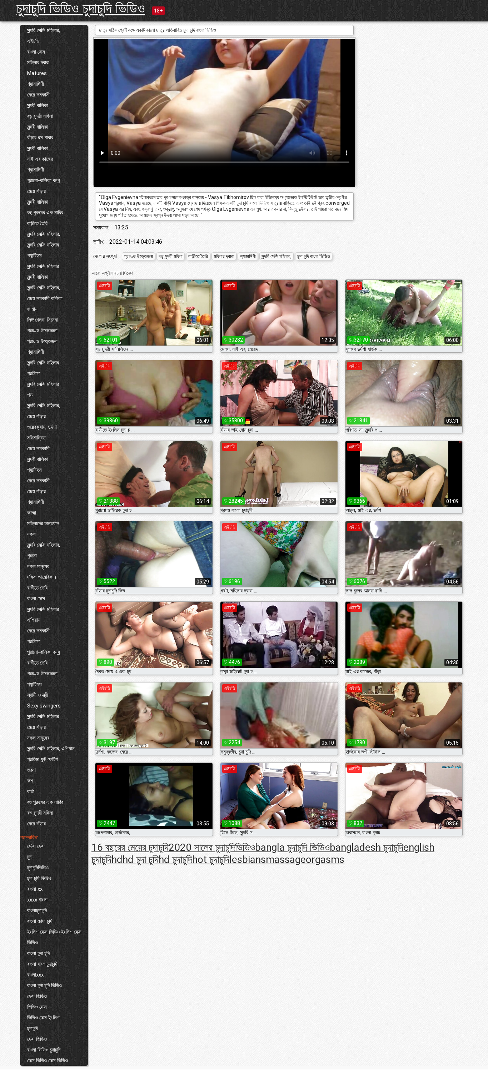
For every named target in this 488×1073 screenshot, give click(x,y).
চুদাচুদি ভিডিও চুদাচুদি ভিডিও (80, 8)
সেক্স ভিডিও (37, 996)
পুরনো (32, 555)
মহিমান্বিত (36, 437)
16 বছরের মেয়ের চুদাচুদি (130, 847)
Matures (37, 73)
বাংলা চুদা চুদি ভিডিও (44, 985)
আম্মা (31, 513)
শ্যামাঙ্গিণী (35, 84)
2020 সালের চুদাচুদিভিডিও (212, 847)
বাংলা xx (35, 889)
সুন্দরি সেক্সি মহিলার (43, 245)
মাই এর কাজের (40, 159)
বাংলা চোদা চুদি (39, 921)
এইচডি (33, 41)
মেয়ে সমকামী (38, 94)
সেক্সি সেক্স (36, 846)
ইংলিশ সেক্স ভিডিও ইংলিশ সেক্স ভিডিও (54, 937)
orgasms (325, 859)
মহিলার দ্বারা (38, 62)
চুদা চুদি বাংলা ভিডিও (313, 256)
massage (286, 859)
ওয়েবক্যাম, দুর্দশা (42, 427)
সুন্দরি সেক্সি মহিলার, (43, 30)
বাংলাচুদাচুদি (37, 910)
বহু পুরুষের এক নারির (45, 212)
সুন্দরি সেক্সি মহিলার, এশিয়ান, (51, 748)
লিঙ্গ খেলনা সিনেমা (42, 320)
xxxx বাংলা (37, 899)
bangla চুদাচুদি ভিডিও (292, 847)
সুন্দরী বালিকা (37, 105)
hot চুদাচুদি (210, 859)
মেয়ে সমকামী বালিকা (45, 298)
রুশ (30, 781)
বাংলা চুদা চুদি (38, 953)
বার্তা (30, 791)
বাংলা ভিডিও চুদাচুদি (43, 1050)
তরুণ (31, 770)
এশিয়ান (33, 620)
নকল (31, 534)
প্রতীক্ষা (33, 373)
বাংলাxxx (35, 975)
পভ (30, 395)
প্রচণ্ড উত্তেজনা (42, 330)
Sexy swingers (44, 705)
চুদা (30, 857)
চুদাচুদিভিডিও (38, 867)
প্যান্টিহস (34, 255)
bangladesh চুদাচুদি (366, 847)
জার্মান (32, 309)
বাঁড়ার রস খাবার (40, 137)
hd (117, 859)
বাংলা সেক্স (36, 52)
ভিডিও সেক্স (37, 1007)
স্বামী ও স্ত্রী (37, 695)
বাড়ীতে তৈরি (37, 223)
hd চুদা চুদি (141, 859)
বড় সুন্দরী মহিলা (40, 116)
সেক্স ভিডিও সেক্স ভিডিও (47, 1060)
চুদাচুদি (32, 1028)
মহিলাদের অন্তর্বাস (43, 523)
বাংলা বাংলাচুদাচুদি (42, 964)
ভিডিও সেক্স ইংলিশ (43, 1017)
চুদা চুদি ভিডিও (39, 878)
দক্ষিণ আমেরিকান (41, 577)
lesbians (247, 859)
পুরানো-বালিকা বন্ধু (43, 180)
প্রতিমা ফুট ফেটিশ (42, 759)
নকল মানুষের (38, 566)
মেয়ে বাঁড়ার (36, 191)
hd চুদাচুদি (175, 859)
